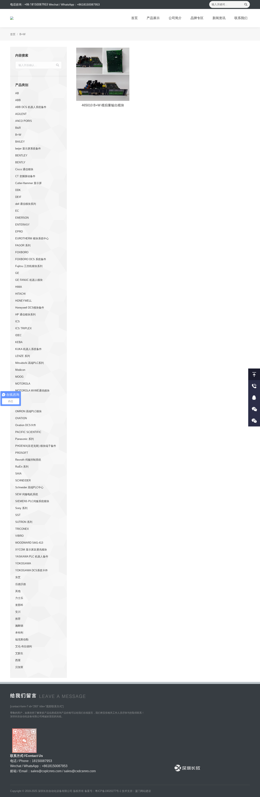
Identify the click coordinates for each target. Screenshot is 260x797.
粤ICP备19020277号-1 (108, 791)
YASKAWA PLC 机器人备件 (31, 556)
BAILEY (20, 141)
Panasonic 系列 (24, 438)
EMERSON (22, 217)
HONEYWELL (23, 300)
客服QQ (254, 397)
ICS (17, 321)
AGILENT (21, 114)
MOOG (19, 376)
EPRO (19, 231)
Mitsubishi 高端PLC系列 (29, 362)
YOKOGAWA (23, 563)
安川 (18, 611)
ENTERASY (22, 224)
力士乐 (19, 598)
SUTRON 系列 (23, 521)
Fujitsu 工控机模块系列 (28, 266)
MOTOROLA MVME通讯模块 (32, 390)
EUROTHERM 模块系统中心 (32, 238)
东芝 (18, 577)
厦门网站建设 (143, 791)
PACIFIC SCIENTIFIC (28, 432)
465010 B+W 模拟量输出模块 (103, 105)
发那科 (19, 604)
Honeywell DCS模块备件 (29, 307)
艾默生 (19, 653)
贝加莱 (19, 667)
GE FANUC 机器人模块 (29, 279)
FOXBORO (21, 252)
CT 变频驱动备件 (25, 176)
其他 (18, 591)
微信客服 (254, 409)
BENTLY (20, 162)
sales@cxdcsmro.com (80, 771)
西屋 (18, 660)
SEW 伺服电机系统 (26, 494)
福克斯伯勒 (21, 639)
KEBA (19, 342)
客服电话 (254, 386)
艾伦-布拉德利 (23, 646)
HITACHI (20, 293)
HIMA (18, 286)
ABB (18, 100)
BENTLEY (21, 155)
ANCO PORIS (23, 120)
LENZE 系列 (22, 356)
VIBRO (19, 535)
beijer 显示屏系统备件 (28, 148)
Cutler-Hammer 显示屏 (28, 183)
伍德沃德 (20, 584)
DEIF (18, 196)
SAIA (18, 473)
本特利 (19, 632)
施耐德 (19, 625)
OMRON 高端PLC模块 (28, 411)
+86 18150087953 (36, 4)
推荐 (18, 618)
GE (17, 273)
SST (18, 515)
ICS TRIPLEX (23, 328)
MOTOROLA (22, 383)
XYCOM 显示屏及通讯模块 (31, 549)
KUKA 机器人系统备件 (28, 349)
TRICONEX (22, 528)
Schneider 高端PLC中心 (29, 487)
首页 (12, 34)
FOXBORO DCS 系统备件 (30, 259)
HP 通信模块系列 (25, 314)
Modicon (20, 369)
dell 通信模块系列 (25, 203)
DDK (18, 190)
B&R (18, 127)
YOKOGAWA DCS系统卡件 (31, 570)
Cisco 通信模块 (24, 169)
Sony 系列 (21, 508)
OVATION (21, 418)
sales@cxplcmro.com (46, 771)
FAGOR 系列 (22, 245)
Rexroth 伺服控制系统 (28, 459)
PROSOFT (21, 452)
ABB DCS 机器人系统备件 (30, 107)
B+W (18, 134)
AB (17, 93)
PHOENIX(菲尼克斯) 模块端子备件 (35, 445)
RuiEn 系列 (21, 466)
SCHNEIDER (23, 480)
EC (17, 210)
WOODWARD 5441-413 (29, 542)
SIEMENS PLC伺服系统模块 (32, 501)
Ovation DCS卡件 (25, 425)
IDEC (18, 335)
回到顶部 (254, 374)
